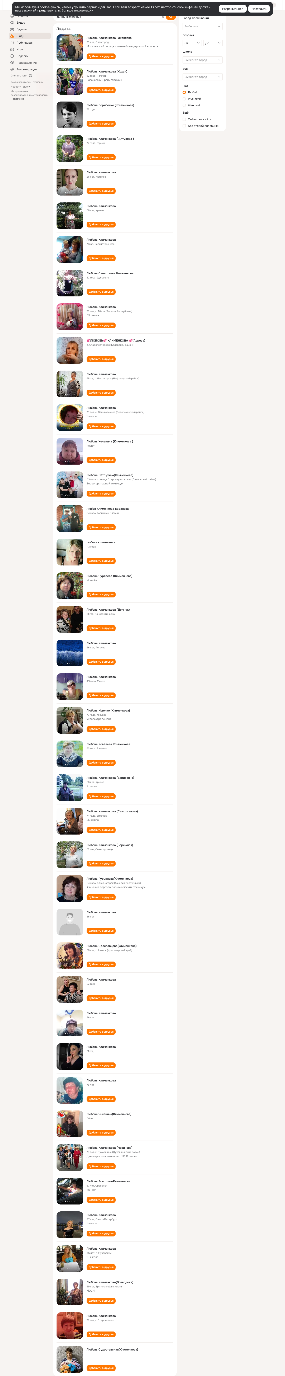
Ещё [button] (25, 86)
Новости (16, 86)
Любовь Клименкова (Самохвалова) (112, 811)
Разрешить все (232, 9)
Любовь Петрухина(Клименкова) (110, 475)
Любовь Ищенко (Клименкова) (108, 710)
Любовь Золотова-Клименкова (108, 1181)
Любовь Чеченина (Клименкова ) (110, 441)
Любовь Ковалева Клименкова (108, 744)
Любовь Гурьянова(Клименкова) (110, 878)
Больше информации (77, 10)
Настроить (259, 9)
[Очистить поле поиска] (163, 17)
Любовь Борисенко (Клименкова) (110, 105)
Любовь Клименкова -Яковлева (109, 38)
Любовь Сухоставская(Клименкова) (112, 1349)
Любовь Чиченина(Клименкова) (109, 1114)
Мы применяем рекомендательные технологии (29, 95)
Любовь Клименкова (101, 172)
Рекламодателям (21, 82)
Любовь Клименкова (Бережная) (110, 845)
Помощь (38, 82)
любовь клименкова (101, 542)
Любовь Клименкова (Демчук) (108, 609)
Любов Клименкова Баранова (108, 509)
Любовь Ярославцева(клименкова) (112, 946)
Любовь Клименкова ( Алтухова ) (110, 139)
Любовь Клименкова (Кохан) (107, 71)
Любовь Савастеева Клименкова (110, 273)
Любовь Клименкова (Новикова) (109, 1148)
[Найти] (171, 16)
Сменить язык (19, 75)
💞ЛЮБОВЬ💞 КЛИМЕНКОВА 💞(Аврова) (116, 340)
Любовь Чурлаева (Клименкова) (109, 576)
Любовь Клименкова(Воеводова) (110, 1282)
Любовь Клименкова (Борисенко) (110, 778)
